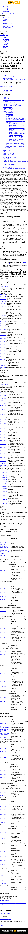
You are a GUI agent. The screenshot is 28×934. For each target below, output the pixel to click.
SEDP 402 (3, 310)
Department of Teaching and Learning (15, 144)
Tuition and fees (7, 27)
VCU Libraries (6, 29)
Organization (9, 115)
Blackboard (6, 19)
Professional (6, 43)
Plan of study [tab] (6, 92)
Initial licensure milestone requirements (15, 118)
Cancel (1, 925)
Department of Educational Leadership (15, 143)
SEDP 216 (3, 301)
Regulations (6, 39)
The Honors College (8, 167)
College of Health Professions (10, 104)
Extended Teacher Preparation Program (16, 119)
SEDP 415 (3, 457)
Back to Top (3, 907)
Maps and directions (8, 23)
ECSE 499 (3, 329)
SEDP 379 (4, 486)
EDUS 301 (3, 296)
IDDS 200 (4, 481)
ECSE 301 (3, 341)
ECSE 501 (3, 360)
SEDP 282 (3, 303)
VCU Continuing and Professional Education (14, 168)
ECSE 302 (3, 344)
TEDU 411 (4, 499)
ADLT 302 (4, 475)
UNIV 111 (2, 544)
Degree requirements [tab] (8, 90)
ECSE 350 (3, 323)
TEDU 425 (3, 365)
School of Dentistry (8, 109)
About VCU (6, 97)
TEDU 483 (4, 503)
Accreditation (9, 114)
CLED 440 (4, 479)
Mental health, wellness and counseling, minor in (16, 140)
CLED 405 (4, 478)
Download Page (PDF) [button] (5, 919)
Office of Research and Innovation (11, 158)
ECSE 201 (3, 335)
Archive (5, 47)
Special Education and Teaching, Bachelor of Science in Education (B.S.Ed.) (17, 125)
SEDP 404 (4, 495)
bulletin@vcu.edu (4, 900)
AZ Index (5, 8)
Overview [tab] (5, 89)
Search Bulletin (4, 31)
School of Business (8, 108)
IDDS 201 (4, 483)
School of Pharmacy (8, 151)
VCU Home (6, 11)
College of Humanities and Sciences (12, 105)
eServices (5, 20)
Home (4, 37)
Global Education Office (9, 165)
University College (7, 156)
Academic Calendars (8, 17)
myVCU (5, 24)
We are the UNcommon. (14, 931)
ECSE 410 (3, 356)
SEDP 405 (3, 315)
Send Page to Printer (5, 913)
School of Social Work (8, 154)
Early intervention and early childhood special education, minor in (18, 137)
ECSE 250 (3, 321)
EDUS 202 (3, 295)
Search (1, 50)
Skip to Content (7, 7)
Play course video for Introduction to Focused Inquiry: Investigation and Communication (4, 550)
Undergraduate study (8, 98)
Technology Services (8, 26)
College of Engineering (9, 102)
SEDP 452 (3, 363)
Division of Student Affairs (9, 164)
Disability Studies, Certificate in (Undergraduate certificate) (17, 134)
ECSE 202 (3, 338)
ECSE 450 (3, 325)
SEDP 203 (3, 299)
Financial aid (6, 22)
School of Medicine (8, 149)
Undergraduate (6, 40)
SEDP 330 (3, 306)
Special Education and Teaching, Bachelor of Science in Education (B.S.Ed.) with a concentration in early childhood (17, 130)
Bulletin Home (6, 9)
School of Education (8, 78)
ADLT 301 (4, 472)
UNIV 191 (3, 555)
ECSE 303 (3, 347)
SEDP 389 (4, 491)
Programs (5, 46)
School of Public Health (9, 153)
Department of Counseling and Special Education (15, 79)
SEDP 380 (4, 488)
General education (4, 286)
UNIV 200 (3, 576)
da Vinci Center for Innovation (10, 157)
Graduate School (7, 160)
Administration (10, 112)
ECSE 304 (3, 350)
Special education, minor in (16, 142)
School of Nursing (7, 150)
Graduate (5, 41)
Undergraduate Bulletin (9, 76)
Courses (5, 44)
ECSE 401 (3, 353)
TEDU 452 (3, 367)
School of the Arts (7, 107)
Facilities (8, 116)
